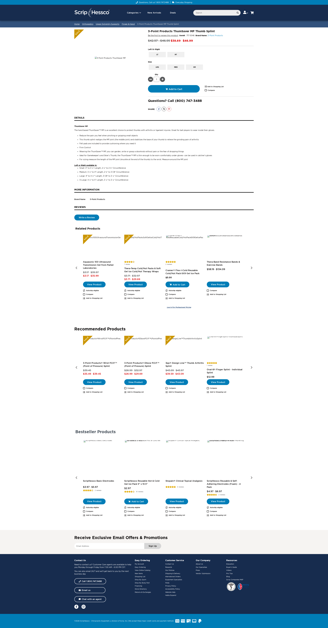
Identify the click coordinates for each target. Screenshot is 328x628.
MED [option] (176, 67)
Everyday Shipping (184, 2)
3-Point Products (215, 35)
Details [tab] (79, 117)
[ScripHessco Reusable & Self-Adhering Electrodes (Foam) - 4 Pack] (226, 458)
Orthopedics (87, 24)
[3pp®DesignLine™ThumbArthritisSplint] (185, 348)
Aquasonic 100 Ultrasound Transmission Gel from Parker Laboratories (98, 265)
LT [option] (157, 54)
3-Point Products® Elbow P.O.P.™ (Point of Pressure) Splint (141, 364)
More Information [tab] (86, 189)
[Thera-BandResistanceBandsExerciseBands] (226, 247)
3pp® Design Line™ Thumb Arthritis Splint (185, 364)
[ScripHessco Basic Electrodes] (102, 458)
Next (252, 268)
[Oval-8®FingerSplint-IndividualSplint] (226, 348)
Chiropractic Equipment (100, 621)
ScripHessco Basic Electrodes (98, 481)
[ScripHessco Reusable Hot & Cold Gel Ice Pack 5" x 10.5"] (143, 458)
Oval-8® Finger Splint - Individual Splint (224, 371)
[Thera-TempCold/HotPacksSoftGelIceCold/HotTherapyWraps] (143, 247)
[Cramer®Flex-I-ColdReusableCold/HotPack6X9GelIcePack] (185, 247)
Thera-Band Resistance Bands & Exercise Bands (223, 263)
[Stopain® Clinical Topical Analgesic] (185, 458)
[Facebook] (76, 607)
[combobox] (217, 13)
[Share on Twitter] (164, 109)
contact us (86, 564)
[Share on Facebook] (159, 109)
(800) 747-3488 (188, 100)
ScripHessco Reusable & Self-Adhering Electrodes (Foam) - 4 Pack (224, 484)
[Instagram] (83, 607)
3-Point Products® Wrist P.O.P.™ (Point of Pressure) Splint (100, 364)
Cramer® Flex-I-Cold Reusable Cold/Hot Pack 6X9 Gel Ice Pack (182, 272)
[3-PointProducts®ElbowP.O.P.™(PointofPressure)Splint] (143, 348)
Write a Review (87, 217)
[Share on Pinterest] (169, 109)
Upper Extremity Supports (107, 24)
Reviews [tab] (80, 207)
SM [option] (194, 67)
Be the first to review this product (163, 35)
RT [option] (176, 54)
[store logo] (92, 13)
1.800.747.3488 (162, 2)
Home (77, 24)
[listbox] (201, 54)
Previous (76, 268)
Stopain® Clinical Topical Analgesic (184, 481)
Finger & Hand (128, 24)
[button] (245, 13)
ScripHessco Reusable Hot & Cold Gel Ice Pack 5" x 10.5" (142, 482)
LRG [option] (157, 67)
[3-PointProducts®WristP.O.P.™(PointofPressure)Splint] (102, 348)
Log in (179, 307)
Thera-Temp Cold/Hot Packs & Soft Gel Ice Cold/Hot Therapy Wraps (142, 270)
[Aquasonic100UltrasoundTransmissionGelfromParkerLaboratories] (102, 247)
